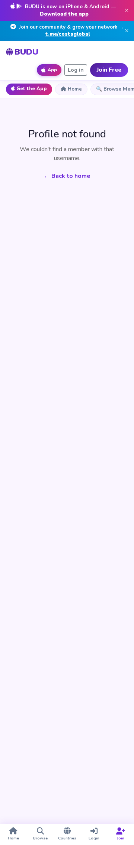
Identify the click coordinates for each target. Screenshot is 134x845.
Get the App (31, 88)
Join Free (109, 70)
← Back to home (67, 176)
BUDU (26, 52)
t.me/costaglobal (67, 34)
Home (75, 89)
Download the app (64, 13)
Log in (76, 70)
